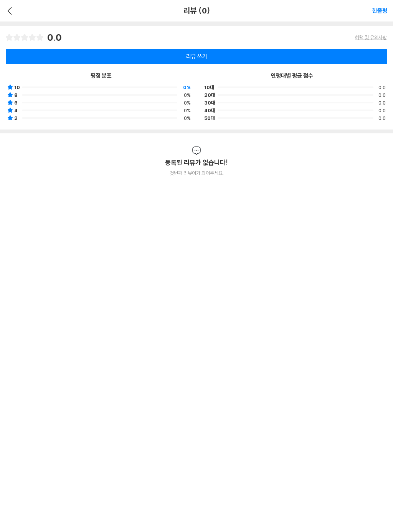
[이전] (8, 10)
